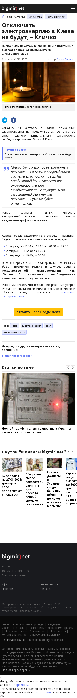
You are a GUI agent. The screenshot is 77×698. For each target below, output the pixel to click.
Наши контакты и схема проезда (22, 624)
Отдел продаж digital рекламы (46, 640)
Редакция (54, 624)
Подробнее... (20, 685)
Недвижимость (50, 584)
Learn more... (44, 692)
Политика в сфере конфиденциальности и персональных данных (37, 632)
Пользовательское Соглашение (25, 631)
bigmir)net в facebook (17, 355)
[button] (68, 367)
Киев (15, 325)
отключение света (14, 332)
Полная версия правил (16, 670)
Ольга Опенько (66, 59)
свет (48, 325)
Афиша (6, 584)
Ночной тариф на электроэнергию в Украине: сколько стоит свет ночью (36, 430)
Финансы (46, 589)
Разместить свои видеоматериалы (51, 628)
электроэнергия (31, 325)
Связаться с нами (13, 628)
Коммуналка (35, 16)
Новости (7, 589)
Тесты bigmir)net (55, 16)
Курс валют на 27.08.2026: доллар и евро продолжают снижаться (12, 485)
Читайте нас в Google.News (38, 312)
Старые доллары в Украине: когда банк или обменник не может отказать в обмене (54, 489)
